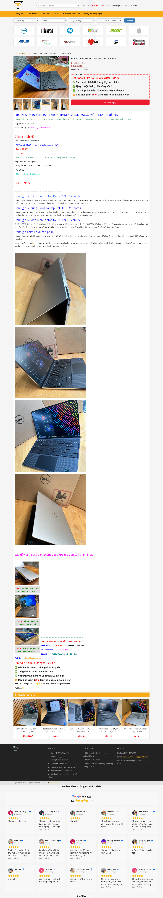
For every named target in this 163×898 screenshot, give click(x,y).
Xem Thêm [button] (44, 829)
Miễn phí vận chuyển (59, 760)
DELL (34, 243)
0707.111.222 (99, 5)
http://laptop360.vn (33, 658)
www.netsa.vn (54, 783)
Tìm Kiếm (129, 20)
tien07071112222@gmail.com (135, 757)
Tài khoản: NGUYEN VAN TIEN (63, 767)
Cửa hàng (27, 53)
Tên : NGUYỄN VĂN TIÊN (60, 753)
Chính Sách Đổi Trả (93, 760)
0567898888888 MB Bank (62, 770)
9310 (24, 688)
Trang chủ (17, 53)
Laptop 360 (37, 684)
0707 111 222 (56, 757)
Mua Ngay (111, 102)
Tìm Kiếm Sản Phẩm (59, 763)
